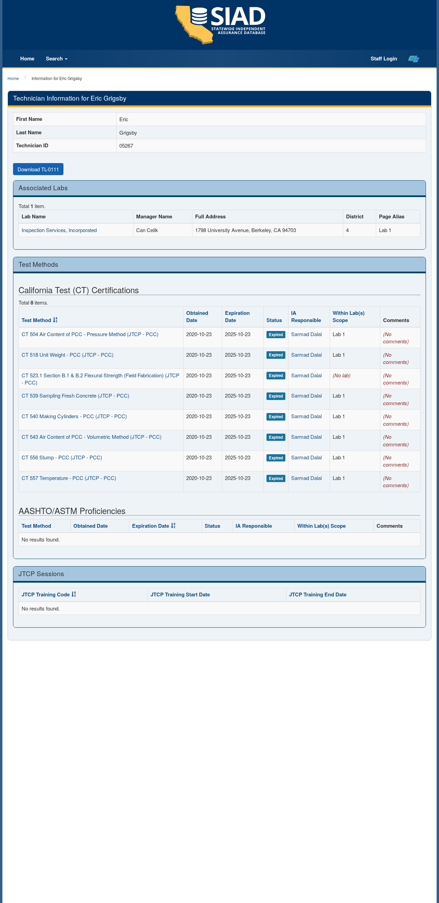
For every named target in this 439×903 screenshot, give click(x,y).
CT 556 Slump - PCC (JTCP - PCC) (62, 457)
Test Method (36, 320)
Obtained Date (197, 316)
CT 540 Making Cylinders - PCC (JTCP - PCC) (74, 416)
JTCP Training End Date (317, 594)
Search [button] (55, 58)
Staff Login (384, 58)
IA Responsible (306, 316)
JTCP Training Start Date (180, 594)
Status (274, 320)
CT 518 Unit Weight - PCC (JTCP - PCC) (68, 354)
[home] (414, 59)
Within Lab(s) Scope (349, 316)
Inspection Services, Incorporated (59, 229)
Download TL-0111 (38, 169)
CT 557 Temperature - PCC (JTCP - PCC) (69, 477)
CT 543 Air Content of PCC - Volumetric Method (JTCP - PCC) (92, 436)
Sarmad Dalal (306, 334)
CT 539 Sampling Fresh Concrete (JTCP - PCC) (75, 395)
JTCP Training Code (46, 594)
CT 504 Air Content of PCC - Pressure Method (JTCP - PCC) (90, 334)
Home (27, 58)
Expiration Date (237, 316)
